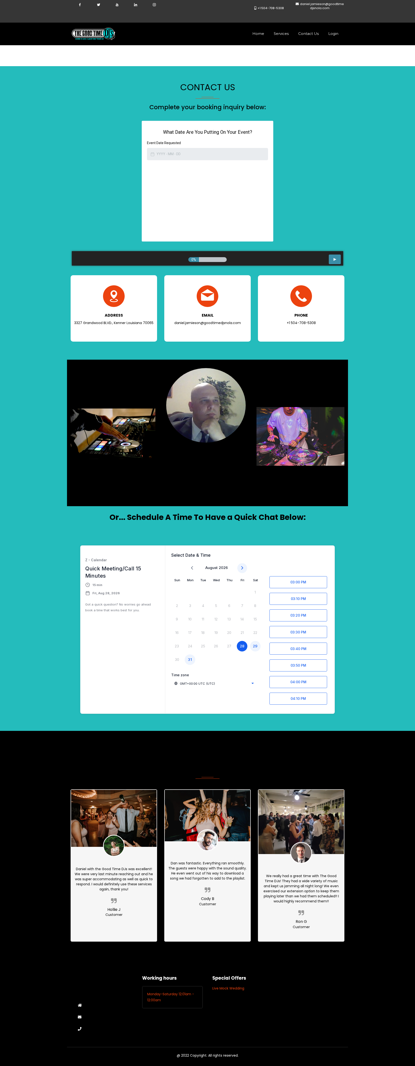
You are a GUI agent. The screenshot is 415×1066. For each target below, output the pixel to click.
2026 (223, 567)
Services (281, 33)
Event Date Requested (164, 143)
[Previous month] (192, 568)
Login (333, 33)
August (211, 567)
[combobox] (214, 683)
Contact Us (308, 33)
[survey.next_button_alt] (335, 259)
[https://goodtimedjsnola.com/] (93, 33)
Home (258, 33)
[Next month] (242, 568)
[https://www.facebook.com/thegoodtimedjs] (80, 4)
